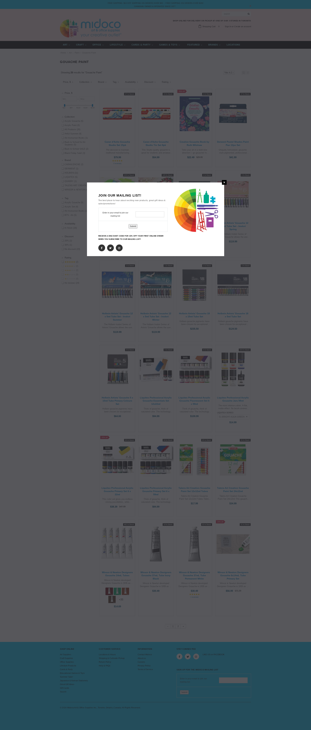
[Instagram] (119, 247)
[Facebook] (101, 247)
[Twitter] (110, 247)
